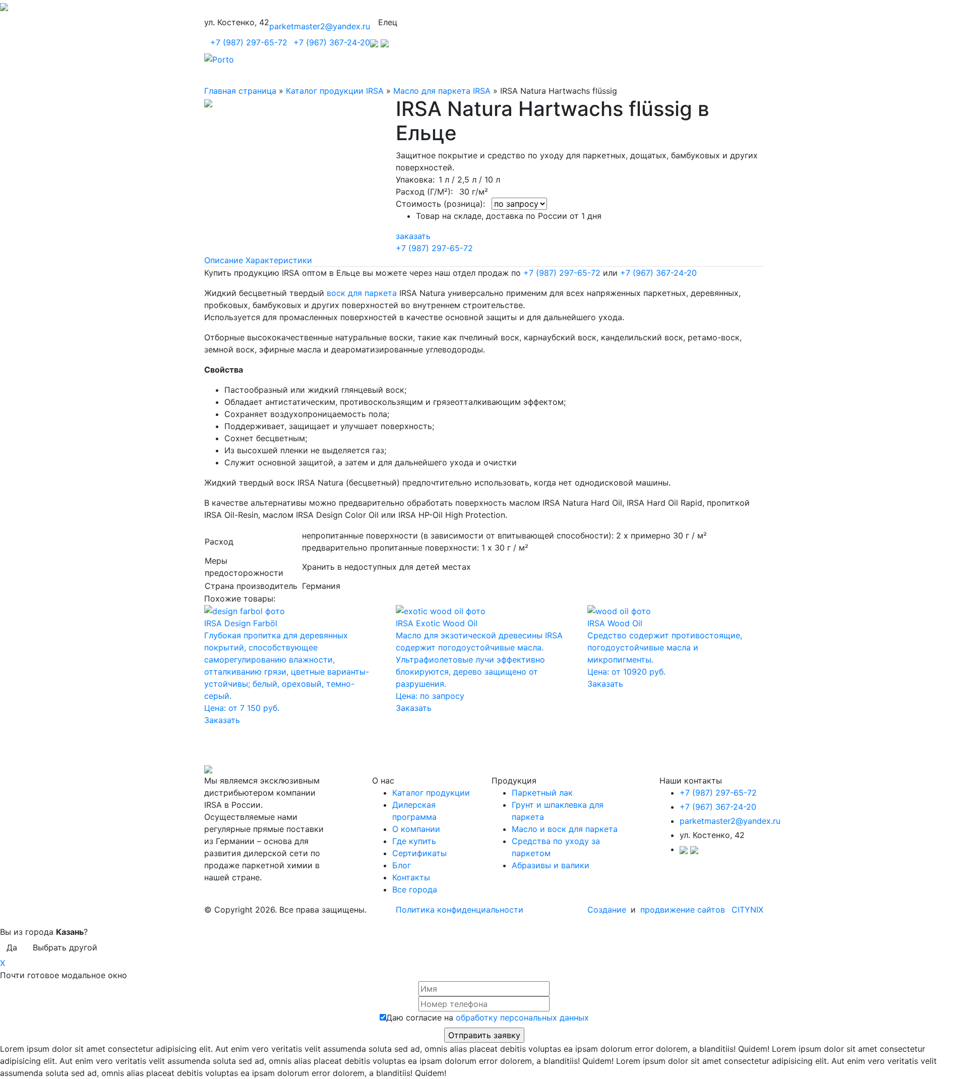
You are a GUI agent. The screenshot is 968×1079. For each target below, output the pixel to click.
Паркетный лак (542, 793)
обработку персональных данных (522, 1017)
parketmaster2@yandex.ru (319, 26)
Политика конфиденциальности (459, 910)
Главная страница (240, 91)
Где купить (414, 841)
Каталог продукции (431, 793)
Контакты (411, 877)
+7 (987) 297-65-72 (248, 42)
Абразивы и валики (550, 865)
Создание (608, 910)
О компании (416, 829)
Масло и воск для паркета (565, 829)
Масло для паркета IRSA (442, 91)
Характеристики (279, 260)
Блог (401, 865)
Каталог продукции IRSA (335, 91)
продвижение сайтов (682, 910)
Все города (414, 889)
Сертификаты (419, 853)
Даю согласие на (487, 1017)
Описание (223, 260)
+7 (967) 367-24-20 (331, 42)
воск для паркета (362, 293)
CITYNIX (747, 910)
